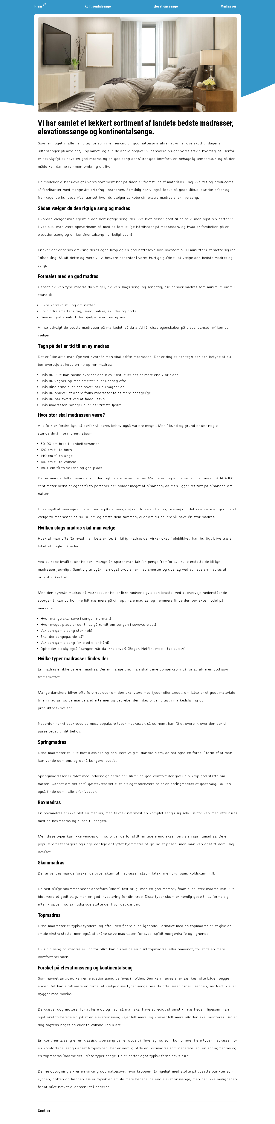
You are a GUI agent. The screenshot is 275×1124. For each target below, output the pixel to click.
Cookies (44, 1111)
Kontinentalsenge (98, 6)
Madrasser (228, 6)
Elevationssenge (165, 6)
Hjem (38, 6)
